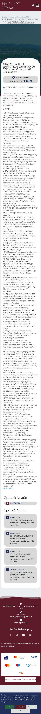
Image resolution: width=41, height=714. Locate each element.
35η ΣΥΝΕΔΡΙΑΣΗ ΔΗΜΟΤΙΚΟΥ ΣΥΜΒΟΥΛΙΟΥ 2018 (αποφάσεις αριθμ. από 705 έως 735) (22, 558)
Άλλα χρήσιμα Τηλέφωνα (21, 617)
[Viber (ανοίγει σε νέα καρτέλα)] (30, 635)
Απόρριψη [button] (20, 707)
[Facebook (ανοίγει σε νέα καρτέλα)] (10, 635)
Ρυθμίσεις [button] (31, 707)
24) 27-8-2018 (8, 488)
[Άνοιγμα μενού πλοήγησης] (37, 5)
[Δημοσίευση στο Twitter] (27, 81)
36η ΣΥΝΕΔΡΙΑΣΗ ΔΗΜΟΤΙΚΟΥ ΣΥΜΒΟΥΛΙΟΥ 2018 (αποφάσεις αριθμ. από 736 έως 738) (22, 540)
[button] (33, 5)
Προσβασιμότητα (30, 679)
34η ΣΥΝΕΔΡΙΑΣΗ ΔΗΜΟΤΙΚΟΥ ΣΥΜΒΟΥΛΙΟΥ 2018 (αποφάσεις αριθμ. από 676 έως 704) (22, 576)
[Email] (31, 81)
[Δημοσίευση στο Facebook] (24, 81)
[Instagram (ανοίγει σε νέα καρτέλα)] (17, 635)
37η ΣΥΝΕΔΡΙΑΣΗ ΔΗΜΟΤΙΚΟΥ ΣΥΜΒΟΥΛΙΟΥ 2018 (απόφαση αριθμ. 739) (22, 522)
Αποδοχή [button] (9, 707)
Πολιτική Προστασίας (13, 679)
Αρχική (4, 17)
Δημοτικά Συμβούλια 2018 (19, 17)
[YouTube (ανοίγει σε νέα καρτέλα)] (23, 635)
